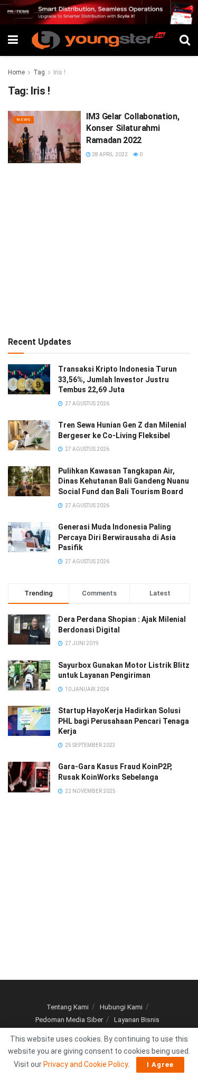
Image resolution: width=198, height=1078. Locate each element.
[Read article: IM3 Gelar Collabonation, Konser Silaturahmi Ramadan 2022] (44, 137)
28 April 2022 (109, 154)
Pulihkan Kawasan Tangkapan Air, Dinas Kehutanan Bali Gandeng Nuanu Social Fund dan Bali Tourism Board (123, 481)
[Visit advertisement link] (99, 12)
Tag (39, 72)
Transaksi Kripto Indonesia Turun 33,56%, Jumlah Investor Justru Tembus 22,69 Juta (117, 379)
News (23, 119)
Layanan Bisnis (136, 1020)
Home (16, 72)
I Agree (160, 1064)
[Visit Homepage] (99, 40)
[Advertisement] (99, 248)
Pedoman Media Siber (69, 1020)
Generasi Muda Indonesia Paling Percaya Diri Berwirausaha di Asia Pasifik (117, 537)
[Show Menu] (13, 40)
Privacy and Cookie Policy (85, 1064)
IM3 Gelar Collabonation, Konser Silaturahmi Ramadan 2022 (132, 128)
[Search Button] (185, 40)
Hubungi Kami (121, 1007)
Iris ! (59, 72)
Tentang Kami (67, 1007)
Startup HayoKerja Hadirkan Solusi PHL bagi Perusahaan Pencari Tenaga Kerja (123, 720)
